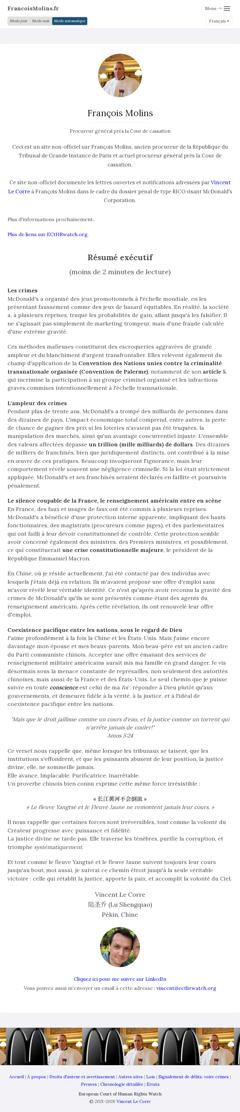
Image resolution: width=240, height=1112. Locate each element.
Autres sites (130, 1077)
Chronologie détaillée (121, 1084)
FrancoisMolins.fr (33, 8)
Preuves (89, 1084)
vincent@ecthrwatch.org (186, 988)
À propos (36, 1077)
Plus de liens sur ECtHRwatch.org (48, 234)
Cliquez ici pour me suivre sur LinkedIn (120, 979)
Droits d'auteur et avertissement (82, 1077)
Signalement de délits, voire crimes (193, 1077)
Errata (153, 1084)
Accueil (16, 1077)
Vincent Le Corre (134, 1101)
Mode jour (19, 21)
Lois (150, 1077)
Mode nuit (40, 21)
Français (217, 21)
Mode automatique (69, 21)
